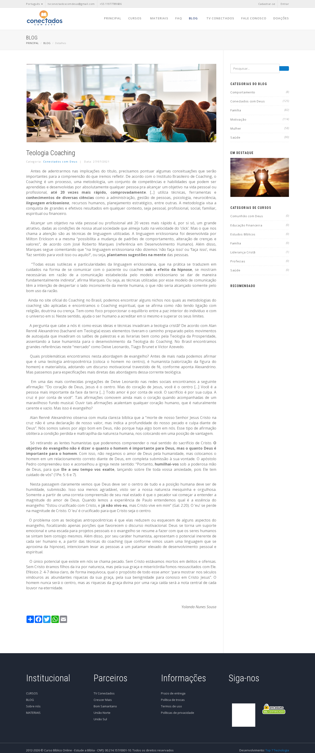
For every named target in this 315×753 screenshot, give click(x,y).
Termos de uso (171, 706)
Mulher (259, 128)
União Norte (102, 713)
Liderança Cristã (259, 252)
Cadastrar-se (266, 4)
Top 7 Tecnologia (277, 750)
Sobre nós (33, 706)
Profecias (259, 261)
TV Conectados (104, 693)
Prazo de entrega (173, 693)
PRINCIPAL (112, 18)
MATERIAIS (159, 18)
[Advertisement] (259, 360)
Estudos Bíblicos (259, 234)
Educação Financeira (259, 225)
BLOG (193, 18)
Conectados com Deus (60, 161)
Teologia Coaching (50, 153)
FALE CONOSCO (253, 18)
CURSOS (135, 18)
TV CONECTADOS (220, 18)
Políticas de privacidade (177, 713)
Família (259, 110)
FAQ (178, 18)
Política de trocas (173, 700)
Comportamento (259, 92)
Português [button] (33, 4)
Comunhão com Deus (259, 216)
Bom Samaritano (105, 706)
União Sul (100, 719)
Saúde (259, 137)
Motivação (259, 119)
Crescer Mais (103, 700)
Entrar (285, 4)
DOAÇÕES (281, 18)
